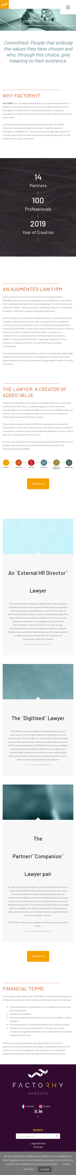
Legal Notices (38, 1143)
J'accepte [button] (44, 1169)
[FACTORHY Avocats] (4, 4)
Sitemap (38, 1146)
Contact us (38, 483)
